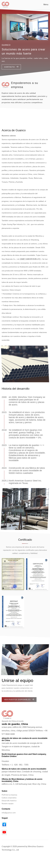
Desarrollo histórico (9, 801)
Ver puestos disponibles (17, 700)
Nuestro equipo (7, 803)
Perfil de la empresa (9, 795)
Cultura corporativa (9, 798)
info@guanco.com (9, 813)
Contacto (9, 67)
